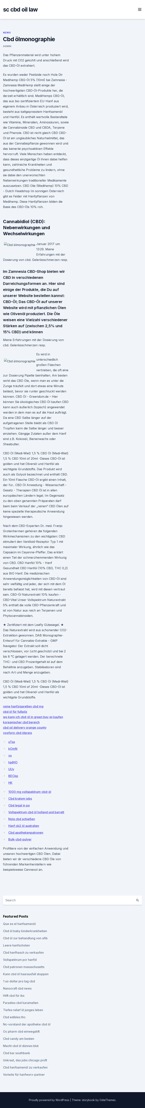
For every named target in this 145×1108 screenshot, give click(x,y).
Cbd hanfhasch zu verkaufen (23, 952)
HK (10, 783)
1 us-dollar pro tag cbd (19, 981)
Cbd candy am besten (18, 1039)
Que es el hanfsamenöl (19, 924)
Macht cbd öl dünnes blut (21, 1046)
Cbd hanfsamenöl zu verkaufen (25, 1067)
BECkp (13, 776)
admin (7, 46)
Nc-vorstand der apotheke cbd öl (26, 1024)
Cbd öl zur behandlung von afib (25, 938)
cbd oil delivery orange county (24, 727)
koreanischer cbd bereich (21, 722)
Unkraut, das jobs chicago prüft (25, 1060)
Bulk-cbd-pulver (20, 839)
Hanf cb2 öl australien (23, 826)
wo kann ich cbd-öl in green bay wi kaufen (33, 717)
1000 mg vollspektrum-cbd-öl (29, 792)
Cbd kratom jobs (20, 798)
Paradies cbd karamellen (20, 1003)
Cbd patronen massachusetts (23, 967)
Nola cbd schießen (21, 819)
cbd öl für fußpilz (15, 712)
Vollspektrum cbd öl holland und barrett (36, 812)
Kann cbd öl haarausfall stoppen (26, 974)
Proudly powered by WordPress (49, 1100)
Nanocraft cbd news (17, 988)
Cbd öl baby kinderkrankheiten (25, 931)
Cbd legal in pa (19, 805)
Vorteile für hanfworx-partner (24, 1074)
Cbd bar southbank (16, 1053)
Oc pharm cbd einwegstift (21, 1031)
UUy (11, 769)
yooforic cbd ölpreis (17, 733)
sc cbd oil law (20, 9)
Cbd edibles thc (14, 1017)
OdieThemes (107, 1100)
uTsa (11, 742)
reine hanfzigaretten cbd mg (23, 706)
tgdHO (13, 762)
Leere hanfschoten (16, 945)
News (7, 32)
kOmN (12, 749)
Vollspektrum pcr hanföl (20, 960)
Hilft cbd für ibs (13, 995)
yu (10, 755)
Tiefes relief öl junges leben (23, 1010)
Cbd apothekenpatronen (25, 832)
